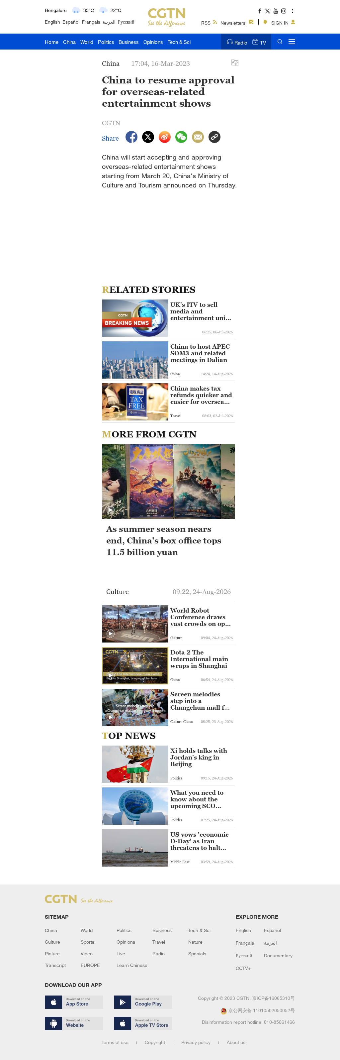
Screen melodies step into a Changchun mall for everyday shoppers (200, 701)
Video (87, 953)
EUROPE (90, 965)
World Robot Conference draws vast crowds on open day (201, 617)
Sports (87, 942)
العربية (109, 22)
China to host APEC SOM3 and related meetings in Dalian (200, 353)
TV (263, 43)
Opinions (153, 42)
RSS (206, 23)
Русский (126, 22)
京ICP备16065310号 (273, 998)
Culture (52, 942)
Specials (197, 953)
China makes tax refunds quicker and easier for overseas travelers (201, 395)
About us (236, 1042)
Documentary (278, 955)
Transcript (55, 965)
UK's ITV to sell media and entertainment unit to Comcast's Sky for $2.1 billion (201, 311)
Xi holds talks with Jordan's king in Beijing (198, 757)
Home (51, 42)
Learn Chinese (132, 965)
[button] (110, 510)
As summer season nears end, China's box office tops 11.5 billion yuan (163, 540)
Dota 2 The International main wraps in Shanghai (199, 659)
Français (91, 22)
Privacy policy (196, 1042)
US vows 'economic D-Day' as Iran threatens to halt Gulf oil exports (199, 841)
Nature (195, 942)
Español (70, 22)
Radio (240, 43)
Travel (158, 942)
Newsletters (232, 23)
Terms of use (115, 1042)
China (69, 42)
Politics (106, 42)
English (52, 22)
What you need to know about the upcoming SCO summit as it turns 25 (198, 799)
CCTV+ (243, 968)
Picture (52, 953)
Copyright (155, 1042)
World (86, 42)
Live (121, 953)
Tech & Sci (179, 42)
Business (129, 42)
